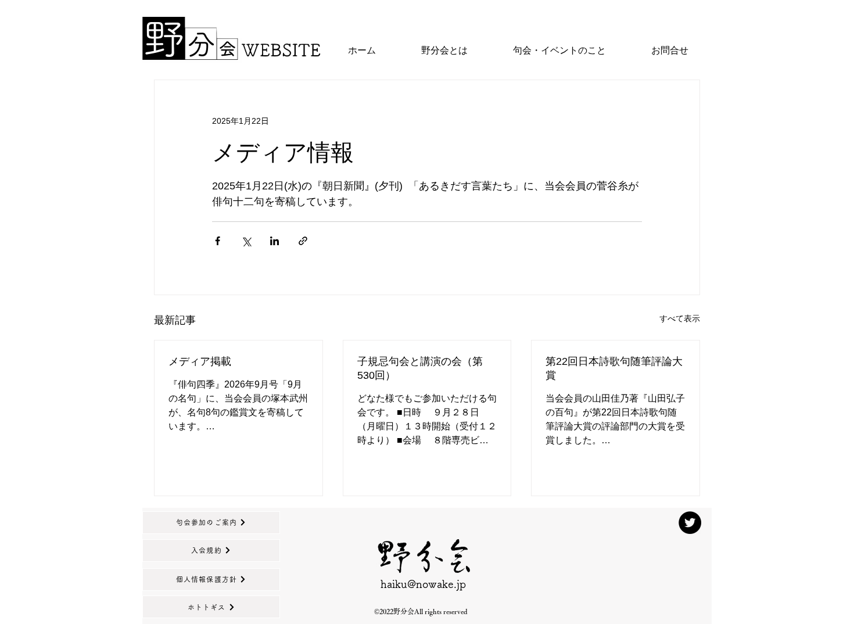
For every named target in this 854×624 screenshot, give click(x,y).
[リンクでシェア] (302, 240)
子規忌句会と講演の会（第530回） (420, 368)
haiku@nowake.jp (423, 584)
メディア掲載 (199, 361)
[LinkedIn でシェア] (274, 240)
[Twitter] (690, 522)
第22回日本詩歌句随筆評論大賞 (614, 368)
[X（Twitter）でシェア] (246, 240)
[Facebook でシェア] (217, 240)
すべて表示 (679, 318)
